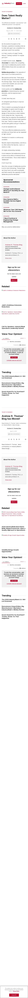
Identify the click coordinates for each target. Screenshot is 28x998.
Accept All (14, 995)
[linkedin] (11, 39)
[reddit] (16, 39)
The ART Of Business (7, 11)
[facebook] (9, 39)
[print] (25, 39)
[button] (3, 4)
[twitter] (14, 39)
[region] (14, 342)
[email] (19, 39)
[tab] (6, 338)
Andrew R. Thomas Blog (14, 28)
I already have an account (14, 360)
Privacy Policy (16, 991)
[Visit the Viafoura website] (22, 345)
